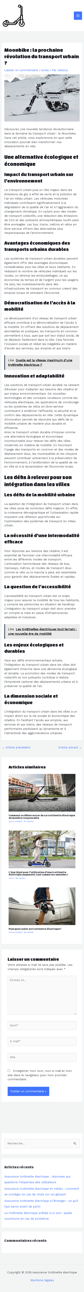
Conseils (18, 821)
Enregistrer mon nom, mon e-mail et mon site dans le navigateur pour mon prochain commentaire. (40, 1075)
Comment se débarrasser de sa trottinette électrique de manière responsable (42, 816)
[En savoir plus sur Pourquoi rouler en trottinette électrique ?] (42, 906)
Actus (45, 70)
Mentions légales (42, 1280)
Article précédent (16, 747)
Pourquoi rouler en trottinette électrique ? (35, 929)
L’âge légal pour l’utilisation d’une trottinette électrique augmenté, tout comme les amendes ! (38, 873)
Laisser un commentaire (21, 70)
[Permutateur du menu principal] (78, 16)
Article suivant (70, 747)
